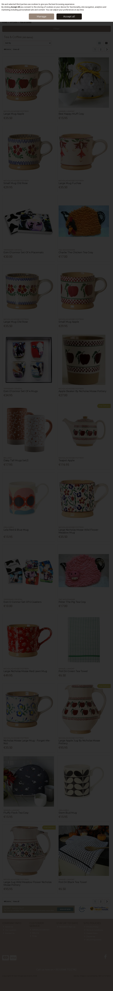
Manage (41, 16)
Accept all (69, 16)
